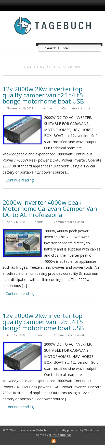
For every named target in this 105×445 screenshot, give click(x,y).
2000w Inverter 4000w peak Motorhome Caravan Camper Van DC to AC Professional (50, 208)
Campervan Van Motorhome (32, 430)
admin (47, 108)
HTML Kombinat (60, 435)
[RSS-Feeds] (53, 441)
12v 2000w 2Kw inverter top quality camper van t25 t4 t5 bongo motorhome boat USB (43, 95)
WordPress (91, 430)
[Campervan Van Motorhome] (52, 40)
